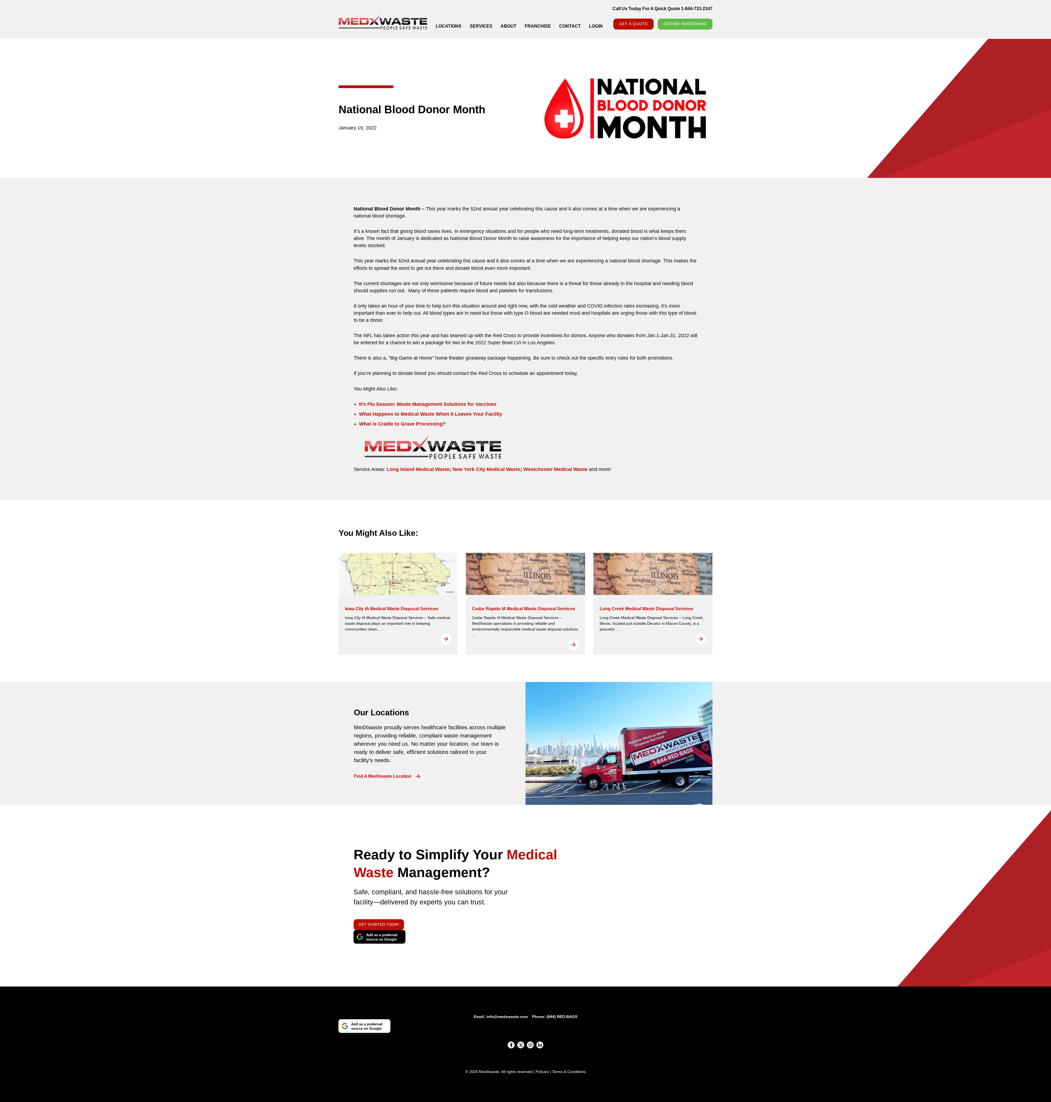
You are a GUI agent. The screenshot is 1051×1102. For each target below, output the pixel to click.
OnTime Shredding (685, 24)
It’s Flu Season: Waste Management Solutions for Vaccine (426, 404)
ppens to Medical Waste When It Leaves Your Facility (440, 414)
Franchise (538, 26)
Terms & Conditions (569, 1071)
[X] (520, 1045)
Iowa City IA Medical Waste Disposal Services (391, 608)
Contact (570, 26)
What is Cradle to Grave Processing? (402, 424)
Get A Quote (633, 24)
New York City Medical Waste (485, 469)
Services (481, 26)
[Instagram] (530, 1045)
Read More (445, 639)
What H (367, 414)
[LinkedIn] (539, 1045)
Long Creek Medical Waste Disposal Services (646, 608)
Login (596, 26)
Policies (542, 1071)
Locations (448, 26)
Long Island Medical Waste (418, 469)
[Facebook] (511, 1045)
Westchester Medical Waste (555, 469)
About (508, 26)
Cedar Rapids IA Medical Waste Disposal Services (523, 608)
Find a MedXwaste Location (382, 776)
